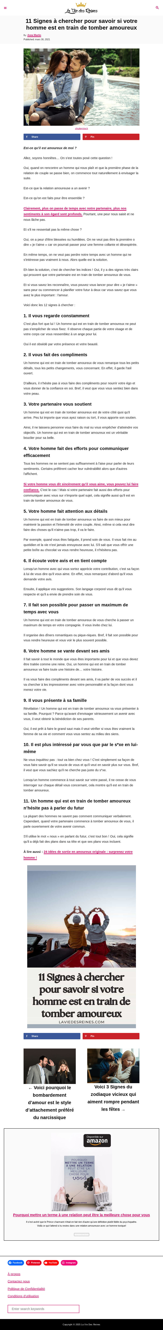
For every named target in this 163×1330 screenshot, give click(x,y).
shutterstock (81, 128)
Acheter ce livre (81, 1234)
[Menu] (5, 8)
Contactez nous (19, 1281)
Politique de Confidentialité (26, 1289)
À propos (14, 1274)
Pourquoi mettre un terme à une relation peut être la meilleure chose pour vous (81, 1215)
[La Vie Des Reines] (81, 8)
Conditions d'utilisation (23, 1296)
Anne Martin (34, 35)
